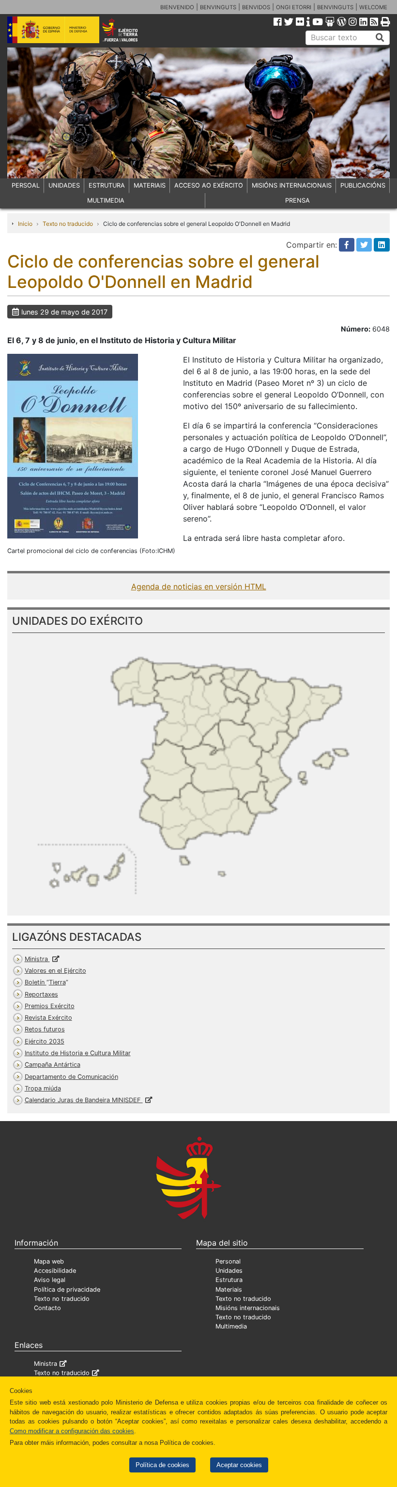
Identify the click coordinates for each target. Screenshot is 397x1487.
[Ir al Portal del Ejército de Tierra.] (127, 29)
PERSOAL (26, 185)
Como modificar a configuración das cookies (72, 1431)
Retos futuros (45, 1029)
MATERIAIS (150, 185)
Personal (228, 1261)
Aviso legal (49, 1279)
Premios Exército (50, 1006)
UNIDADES (64, 185)
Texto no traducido (68, 223)
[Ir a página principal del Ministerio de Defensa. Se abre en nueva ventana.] (53, 29)
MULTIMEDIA (105, 200)
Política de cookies (162, 1465)
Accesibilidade (55, 1270)
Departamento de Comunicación (71, 1076)
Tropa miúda (43, 1088)
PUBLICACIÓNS (362, 185)
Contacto (47, 1308)
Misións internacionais (247, 1308)
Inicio (25, 223)
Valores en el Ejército (55, 970)
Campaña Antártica (52, 1064)
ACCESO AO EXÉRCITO (208, 185)
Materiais (228, 1289)
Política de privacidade (67, 1289)
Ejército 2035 (44, 1041)
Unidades (229, 1270)
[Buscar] (380, 38)
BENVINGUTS (218, 7)
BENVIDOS (256, 7)
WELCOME (373, 7)
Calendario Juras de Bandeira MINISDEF (84, 1100)
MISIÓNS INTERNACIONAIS (292, 185)
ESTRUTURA (107, 185)
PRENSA (297, 200)
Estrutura (229, 1279)
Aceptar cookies (239, 1465)
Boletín (45, 982)
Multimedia (231, 1326)
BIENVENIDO (177, 7)
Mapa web (49, 1261)
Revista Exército (48, 1017)
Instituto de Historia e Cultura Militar (78, 1053)
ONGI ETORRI (293, 7)
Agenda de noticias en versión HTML (198, 586)
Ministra (37, 959)
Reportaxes (41, 994)
